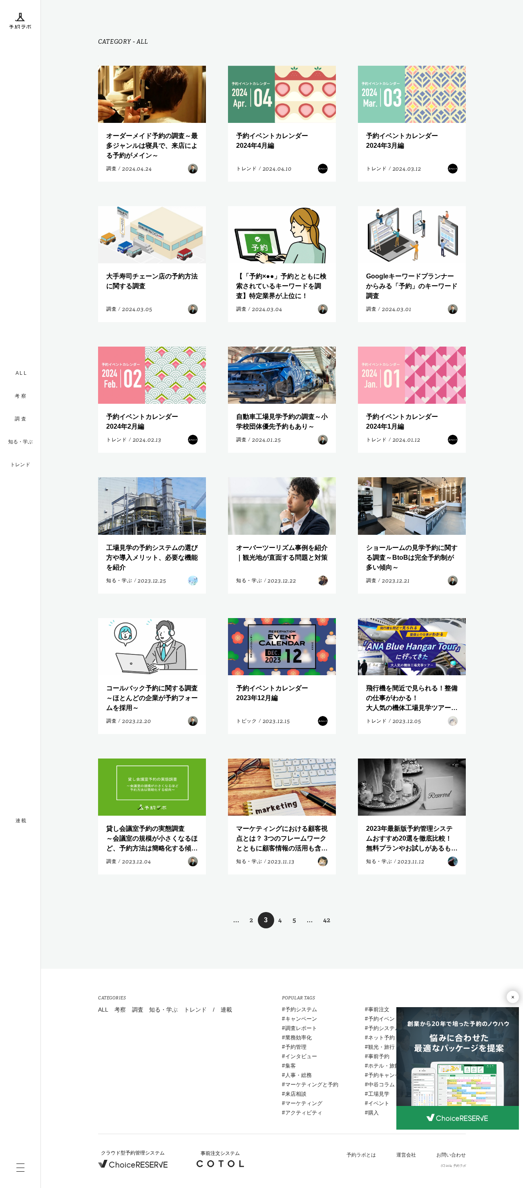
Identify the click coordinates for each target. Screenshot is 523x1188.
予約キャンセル (386, 1075)
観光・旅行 (381, 1047)
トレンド (20, 464)
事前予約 (378, 1056)
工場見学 (378, 1094)
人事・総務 (298, 1075)
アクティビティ (303, 1113)
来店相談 (295, 1094)
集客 (290, 1066)
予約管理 (295, 1047)
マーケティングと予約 (311, 1084)
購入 (373, 1113)
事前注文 (378, 1009)
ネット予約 (381, 1037)
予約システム (301, 1009)
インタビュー (301, 1056)
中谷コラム (381, 1084)
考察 (120, 1009)
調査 (137, 1009)
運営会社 (406, 1155)
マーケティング (303, 1103)
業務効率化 (298, 1037)
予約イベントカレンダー (397, 1019)
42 (327, 920)
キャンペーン (301, 1019)
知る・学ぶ (20, 442)
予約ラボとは (361, 1155)
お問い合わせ (451, 1155)
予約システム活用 (389, 1028)
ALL (103, 1009)
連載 (226, 1009)
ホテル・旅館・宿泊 (392, 1066)
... (236, 920)
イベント (378, 1103)
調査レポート (301, 1028)
